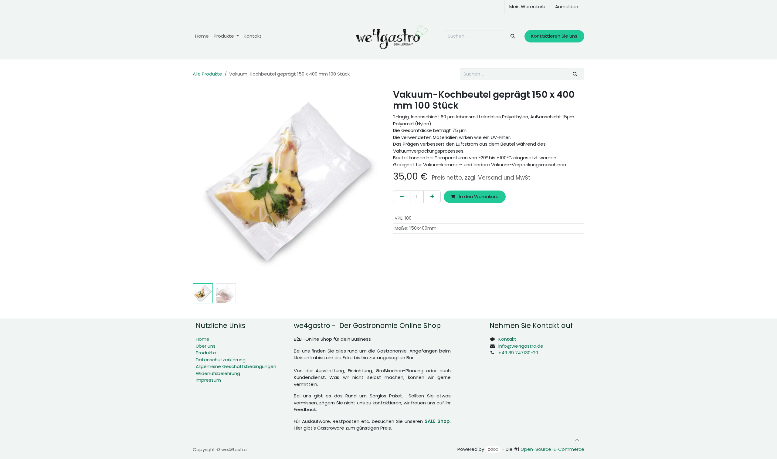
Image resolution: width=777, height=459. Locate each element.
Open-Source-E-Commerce (552, 449)
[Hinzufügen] (432, 197)
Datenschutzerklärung (221, 359)
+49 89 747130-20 (518, 352)
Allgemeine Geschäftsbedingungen (236, 366)
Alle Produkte (207, 74)
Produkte (206, 352)
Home (202, 339)
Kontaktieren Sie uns (554, 36)
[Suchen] (512, 36)
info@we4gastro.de (520, 346)
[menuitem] (202, 36)
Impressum (208, 380)
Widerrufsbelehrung (218, 373)
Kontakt (507, 339)
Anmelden (566, 6)
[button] (202, 185)
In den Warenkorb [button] (478, 196)
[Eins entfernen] (401, 197)
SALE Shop (437, 421)
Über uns (205, 346)
